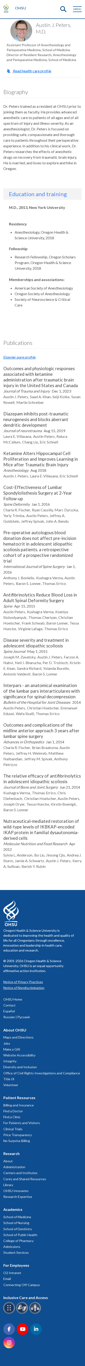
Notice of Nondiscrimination (23, 988)
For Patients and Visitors (21, 1123)
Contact (9, 1005)
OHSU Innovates (16, 1191)
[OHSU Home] (7, 8)
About (8, 1161)
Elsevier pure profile (19, 357)
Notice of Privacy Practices (23, 982)
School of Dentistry (17, 1229)
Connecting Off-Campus (21, 1285)
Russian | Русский (16, 1017)
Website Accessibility (19, 1055)
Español (9, 1011)
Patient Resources (19, 1097)
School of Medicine (17, 1217)
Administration (14, 1167)
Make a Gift (11, 1049)
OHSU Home (12, 999)
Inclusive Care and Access (25, 1297)
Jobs (6, 1043)
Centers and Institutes (20, 1173)
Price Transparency (17, 1135)
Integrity (10, 1061)
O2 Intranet (12, 1273)
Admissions (11, 1247)
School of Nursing (16, 1223)
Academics (12, 1209)
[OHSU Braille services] (9, 1313)
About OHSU (14, 1030)
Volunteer (10, 1085)
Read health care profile (31, 71)
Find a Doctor (13, 1111)
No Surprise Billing (16, 1141)
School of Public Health (20, 1235)
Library (8, 1185)
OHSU (20, 8)
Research (11, 1153)
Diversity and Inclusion (20, 1067)
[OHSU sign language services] (22, 1313)
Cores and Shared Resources (24, 1179)
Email (7, 1279)
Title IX (8, 1079)
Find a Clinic (12, 1117)
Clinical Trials (12, 1129)
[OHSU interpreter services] (35, 1313)
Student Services (16, 1252)
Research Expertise (17, 1197)
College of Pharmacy (18, 1241)
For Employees (16, 1265)
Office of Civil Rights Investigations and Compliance (41, 1073)
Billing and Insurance (18, 1105)
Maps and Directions (18, 1037)
